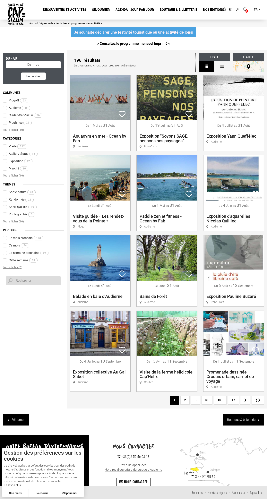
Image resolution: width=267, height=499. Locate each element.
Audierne (18, 108)
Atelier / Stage (22, 154)
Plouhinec (19, 123)
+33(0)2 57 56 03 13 (135, 457)
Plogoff (17, 100)
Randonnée (20, 199)
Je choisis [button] (42, 493)
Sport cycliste (21, 207)
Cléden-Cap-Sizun (24, 115)
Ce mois (18, 245)
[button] (64, 10)
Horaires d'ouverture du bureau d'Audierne (133, 469)
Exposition (19, 161)
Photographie (20, 214)
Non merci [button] (15, 493)
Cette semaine (22, 260)
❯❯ (257, 400)
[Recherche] (238, 10)
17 (233, 400)
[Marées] (223, 10)
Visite (17, 146)
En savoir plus (12, 485)
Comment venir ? (205, 476)
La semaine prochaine (27, 253)
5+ (207, 400)
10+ (220, 400)
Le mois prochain (25, 238)
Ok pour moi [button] (69, 493)
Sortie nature (21, 192)
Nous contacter (135, 482)
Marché (17, 168)
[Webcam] (232, 10)
